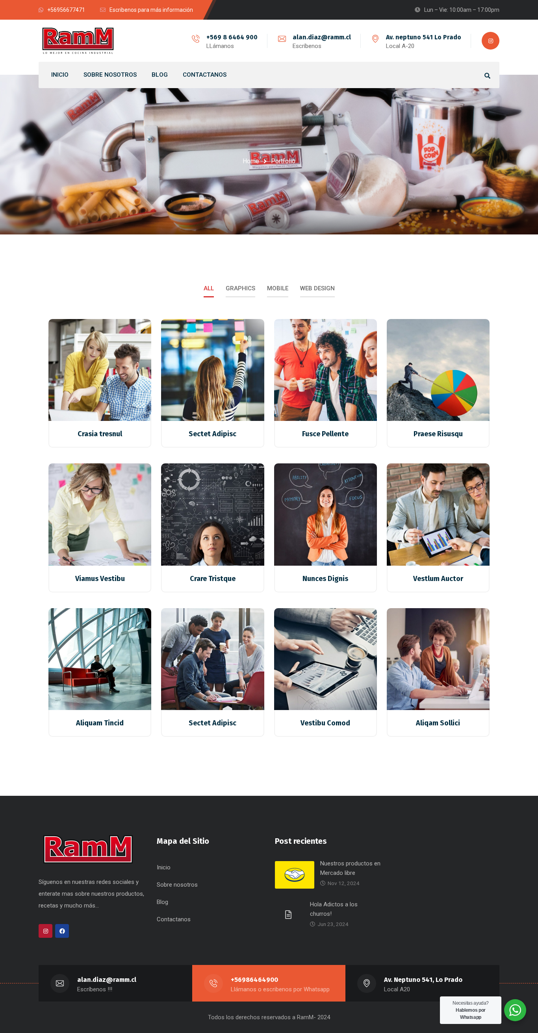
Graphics (240, 288)
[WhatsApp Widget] (515, 1010)
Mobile (277, 288)
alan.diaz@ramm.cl (322, 37)
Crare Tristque (213, 578)
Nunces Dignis (325, 578)
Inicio (164, 867)
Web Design (317, 288)
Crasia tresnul (100, 434)
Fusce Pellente (325, 434)
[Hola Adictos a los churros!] (289, 914)
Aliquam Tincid (100, 723)
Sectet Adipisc (212, 434)
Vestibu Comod (325, 723)
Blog (162, 902)
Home (251, 161)
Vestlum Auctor (438, 578)
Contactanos (174, 919)
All (209, 288)
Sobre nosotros (177, 884)
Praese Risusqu (438, 434)
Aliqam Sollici (438, 723)
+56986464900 (254, 979)
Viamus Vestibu (100, 578)
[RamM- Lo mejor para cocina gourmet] (78, 40)
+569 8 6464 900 (232, 37)
